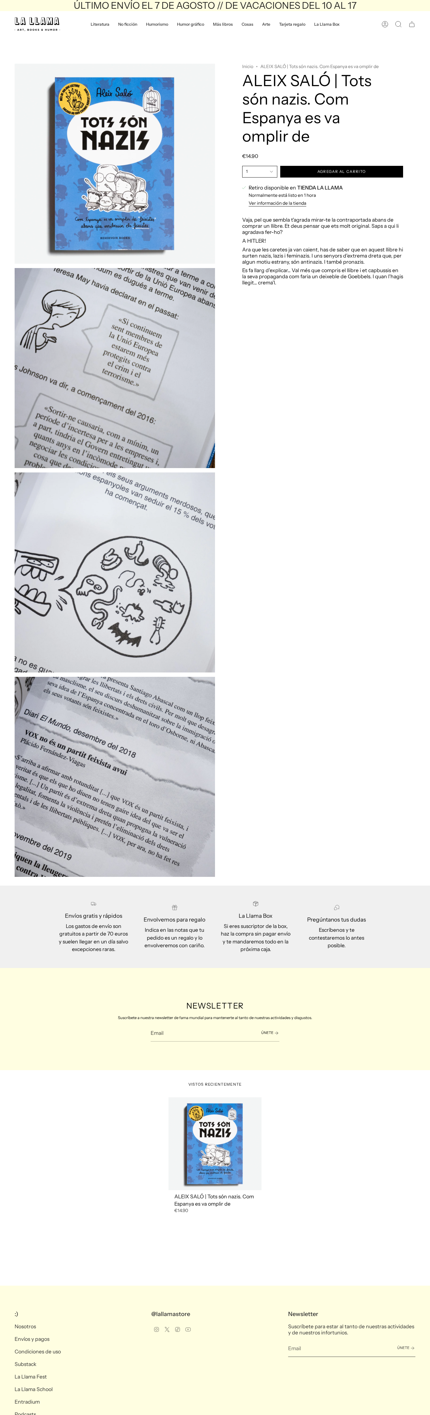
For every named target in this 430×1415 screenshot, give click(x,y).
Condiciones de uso (38, 1351)
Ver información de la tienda (277, 203)
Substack (25, 1364)
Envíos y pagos (32, 1339)
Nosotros (25, 1326)
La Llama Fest (31, 1377)
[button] (100, 24)
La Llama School (34, 1389)
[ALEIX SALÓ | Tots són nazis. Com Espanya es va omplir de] (215, 1143)
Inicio (247, 66)
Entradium (27, 1402)
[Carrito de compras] (412, 24)
